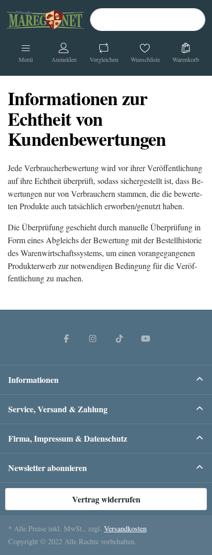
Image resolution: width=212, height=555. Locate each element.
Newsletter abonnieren (47, 468)
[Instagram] (92, 338)
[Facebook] (66, 338)
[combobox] (147, 19)
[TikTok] (119, 338)
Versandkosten (125, 528)
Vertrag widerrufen (106, 499)
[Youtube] (146, 338)
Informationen (33, 379)
